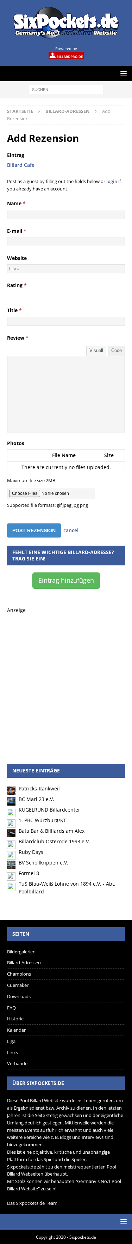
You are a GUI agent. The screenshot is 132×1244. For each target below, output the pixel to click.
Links (12, 1052)
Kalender (16, 1030)
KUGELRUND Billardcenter (49, 809)
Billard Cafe (20, 165)
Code (116, 350)
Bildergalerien (21, 951)
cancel (70, 530)
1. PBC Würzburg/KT (42, 820)
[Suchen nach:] (66, 89)
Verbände (17, 1063)
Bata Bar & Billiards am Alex (51, 830)
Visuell (96, 350)
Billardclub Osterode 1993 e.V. (54, 841)
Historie (15, 1018)
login (111, 181)
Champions (19, 974)
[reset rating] (10, 294)
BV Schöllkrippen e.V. (43, 862)
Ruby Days (31, 852)
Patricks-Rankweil (39, 788)
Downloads (19, 996)
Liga (11, 1041)
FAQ (11, 1008)
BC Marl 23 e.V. (36, 799)
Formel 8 (29, 873)
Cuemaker (18, 985)
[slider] (27, 294)
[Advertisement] (66, 680)
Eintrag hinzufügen (66, 580)
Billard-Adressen (24, 962)
